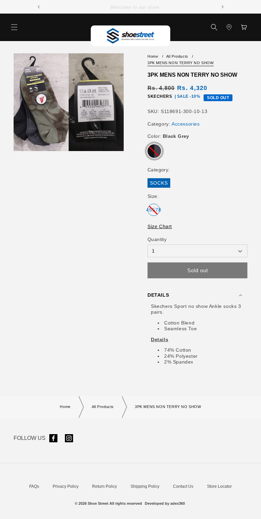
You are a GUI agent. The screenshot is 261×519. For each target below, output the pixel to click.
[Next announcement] (222, 7)
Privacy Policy (66, 486)
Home (152, 56)
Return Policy (104, 486)
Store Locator (219, 486)
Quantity (157, 239)
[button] (14, 27)
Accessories (186, 124)
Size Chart (159, 226)
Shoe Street (98, 503)
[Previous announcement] (38, 7)
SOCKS (160, 184)
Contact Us (183, 486)
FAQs (34, 486)
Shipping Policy (144, 486)
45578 (153, 211)
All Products (177, 56)
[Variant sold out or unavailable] (154, 151)
